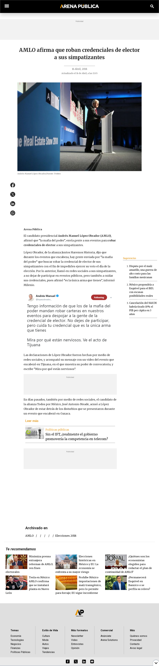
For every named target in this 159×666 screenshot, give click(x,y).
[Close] (98, 309)
